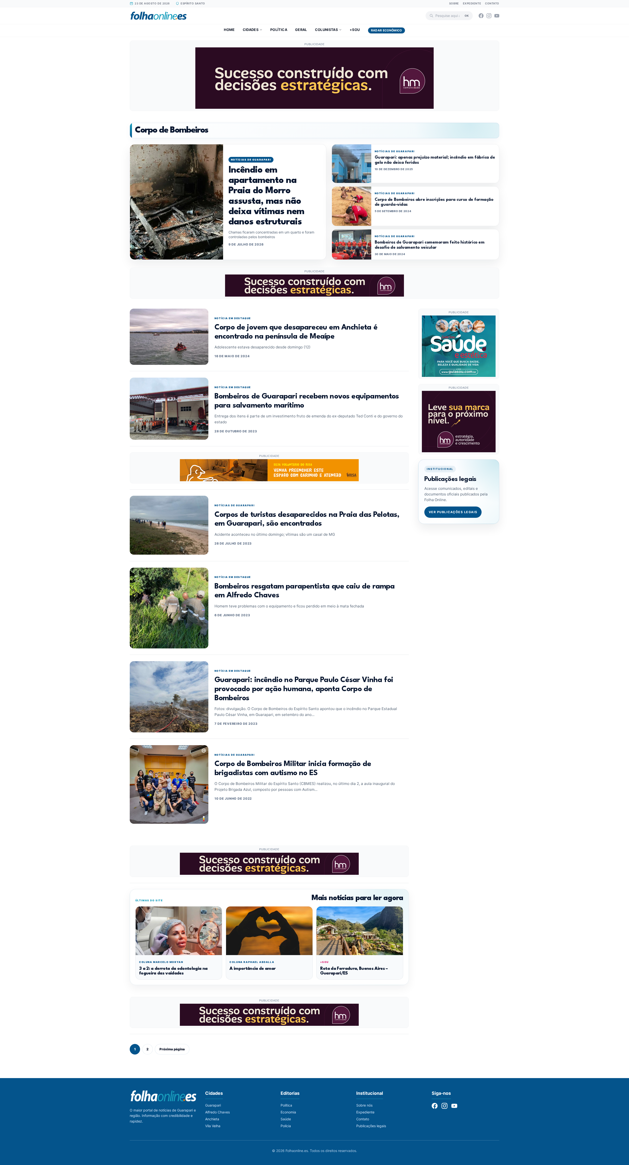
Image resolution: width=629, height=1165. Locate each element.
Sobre (454, 3)
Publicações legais (371, 1126)
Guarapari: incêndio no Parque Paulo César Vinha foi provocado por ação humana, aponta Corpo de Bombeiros (303, 689)
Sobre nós (364, 1105)
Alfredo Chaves (217, 1112)
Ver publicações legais (453, 512)
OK (467, 15)
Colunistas (326, 29)
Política (278, 29)
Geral (301, 29)
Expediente (472, 3)
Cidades (250, 29)
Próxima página (172, 1049)
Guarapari (213, 1105)
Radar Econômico (386, 30)
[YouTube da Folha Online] (496, 15)
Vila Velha (212, 1126)
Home (229, 29)
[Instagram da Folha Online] (488, 15)
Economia (288, 1112)
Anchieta (212, 1119)
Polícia (286, 1126)
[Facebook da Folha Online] (481, 15)
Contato (492, 3)
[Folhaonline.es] (158, 15)
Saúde (286, 1119)
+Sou (355, 29)
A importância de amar (252, 969)
